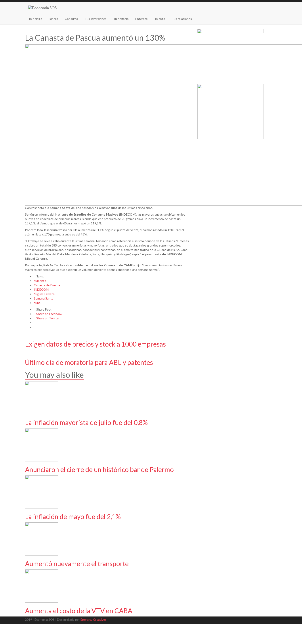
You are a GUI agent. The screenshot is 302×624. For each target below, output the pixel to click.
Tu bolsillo (35, 19)
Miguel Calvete (44, 294)
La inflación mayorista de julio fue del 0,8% (86, 422)
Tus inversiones (96, 19)
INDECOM (41, 289)
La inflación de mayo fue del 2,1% (73, 516)
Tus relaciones (182, 19)
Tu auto (159, 19)
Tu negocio (121, 19)
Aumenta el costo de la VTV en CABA (78, 611)
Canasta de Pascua (47, 285)
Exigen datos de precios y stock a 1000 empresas (95, 344)
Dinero (53, 19)
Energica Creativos (93, 619)
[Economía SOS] (42, 7)
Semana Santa (43, 298)
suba (37, 303)
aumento (40, 281)
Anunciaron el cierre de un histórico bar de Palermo (99, 469)
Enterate (141, 19)
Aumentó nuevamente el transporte (77, 563)
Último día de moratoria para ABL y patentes (89, 362)
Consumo (71, 19)
